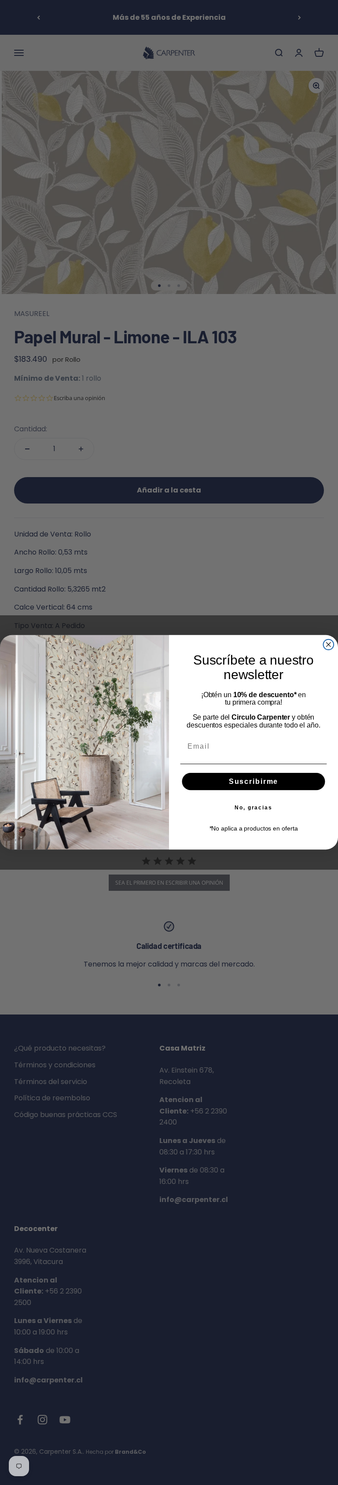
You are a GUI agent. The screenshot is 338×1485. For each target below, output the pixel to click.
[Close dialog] (328, 645)
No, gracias (253, 808)
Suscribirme (253, 781)
